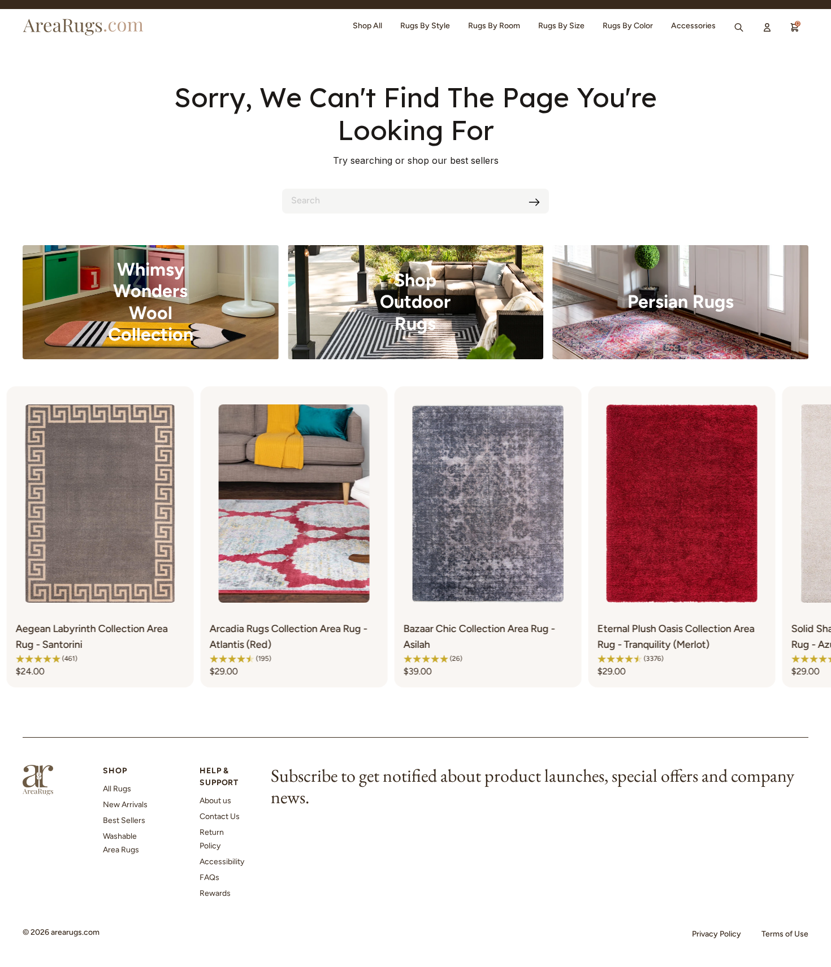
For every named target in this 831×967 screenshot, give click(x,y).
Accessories (693, 26)
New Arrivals (125, 804)
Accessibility (222, 861)
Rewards (215, 893)
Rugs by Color (628, 26)
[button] (106, 658)
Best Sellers (124, 820)
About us (215, 800)
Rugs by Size (561, 26)
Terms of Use (784, 934)
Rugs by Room (494, 26)
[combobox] (415, 201)
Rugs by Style (425, 26)
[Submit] (534, 202)
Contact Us (220, 816)
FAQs (209, 877)
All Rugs (117, 789)
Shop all (367, 26)
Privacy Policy (716, 934)
